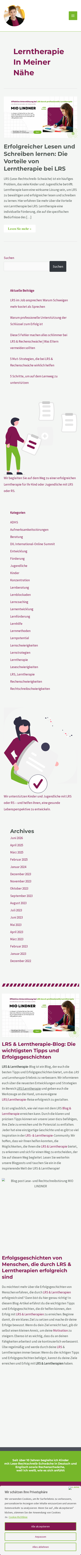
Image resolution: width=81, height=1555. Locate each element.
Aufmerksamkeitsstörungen (29, 530)
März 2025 (16, 852)
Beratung (16, 537)
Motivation (60, 1330)
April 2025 (16, 845)
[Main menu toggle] (73, 15)
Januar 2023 (18, 954)
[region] (40, 1520)
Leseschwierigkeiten (24, 667)
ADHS (14, 522)
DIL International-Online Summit (32, 544)
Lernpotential (19, 638)
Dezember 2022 (20, 961)
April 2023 (16, 932)
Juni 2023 (16, 917)
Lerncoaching (19, 602)
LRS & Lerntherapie (54, 1146)
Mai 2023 (15, 925)
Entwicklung (18, 551)
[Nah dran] (74, 1488)
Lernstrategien (20, 652)
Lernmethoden (20, 631)
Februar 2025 (19, 859)
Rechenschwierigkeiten (26, 681)
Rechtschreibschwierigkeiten (30, 689)
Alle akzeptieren (40, 1526)
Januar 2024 (18, 867)
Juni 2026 (16, 838)
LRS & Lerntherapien (57, 1292)
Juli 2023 (16, 910)
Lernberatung (19, 587)
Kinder (14, 573)
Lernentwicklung (21, 609)
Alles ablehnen (40, 1547)
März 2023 (16, 939)
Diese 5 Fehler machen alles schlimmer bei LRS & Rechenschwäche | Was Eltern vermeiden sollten (38, 341)
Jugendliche (18, 566)
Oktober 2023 (19, 888)
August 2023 (18, 903)
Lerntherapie (19, 660)
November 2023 (20, 881)
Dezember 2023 (20, 874)
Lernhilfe (16, 624)
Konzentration (20, 580)
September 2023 (21, 896)
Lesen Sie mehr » (19, 228)
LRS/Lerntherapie (14, 1099)
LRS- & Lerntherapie (39, 1135)
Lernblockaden (20, 595)
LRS (59, 1347)
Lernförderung (20, 616)
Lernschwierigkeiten (24, 645)
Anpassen (40, 1536)
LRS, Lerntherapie (22, 674)
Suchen (9, 258)
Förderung (17, 558)
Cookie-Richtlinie (18, 1517)
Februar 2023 (19, 946)
